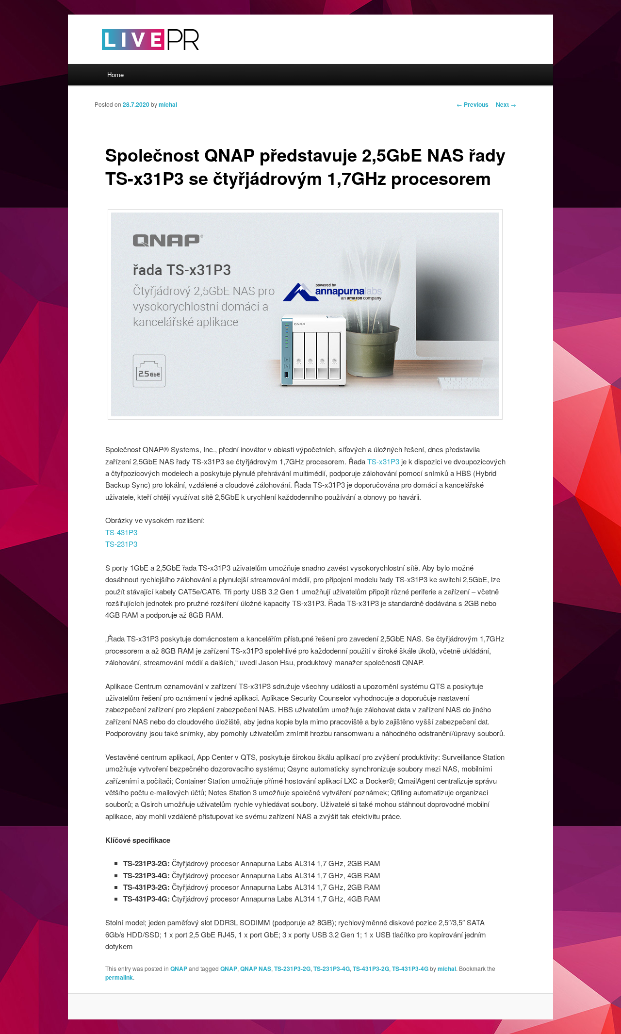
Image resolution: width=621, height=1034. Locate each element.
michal (168, 104)
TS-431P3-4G (410, 968)
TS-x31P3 (383, 461)
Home (115, 74)
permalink (119, 977)
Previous (473, 104)
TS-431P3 (121, 532)
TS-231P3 (121, 544)
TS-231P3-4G (331, 968)
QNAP (178, 968)
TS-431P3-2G (371, 968)
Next (506, 104)
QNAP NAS (255, 968)
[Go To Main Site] (133, 58)
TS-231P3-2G (292, 968)
